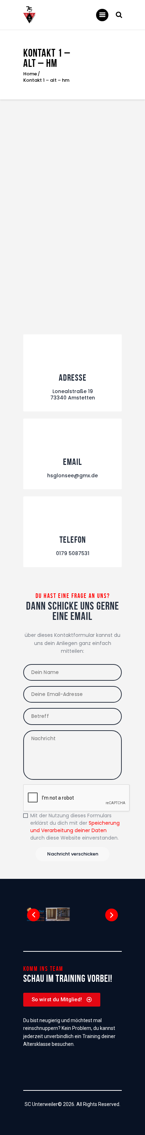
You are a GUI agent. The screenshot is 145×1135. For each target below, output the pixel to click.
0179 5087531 (72, 553)
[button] (33, 915)
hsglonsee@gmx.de (72, 475)
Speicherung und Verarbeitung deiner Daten (75, 826)
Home (30, 74)
